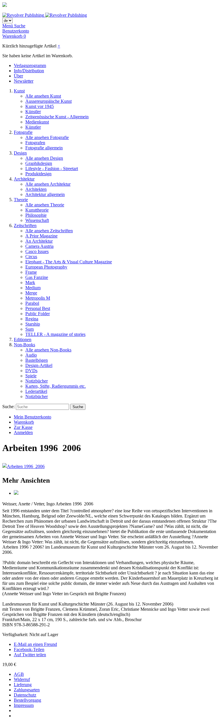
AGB (19, 674)
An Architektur (39, 241)
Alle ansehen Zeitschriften (49, 230)
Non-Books (24, 344)
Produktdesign (38, 173)
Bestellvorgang (27, 700)
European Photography (46, 267)
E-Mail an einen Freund (35, 644)
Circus (31, 256)
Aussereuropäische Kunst (48, 101)
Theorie (21, 199)
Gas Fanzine (36, 277)
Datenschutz (25, 694)
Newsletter (23, 81)
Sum (29, 329)
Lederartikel (36, 391)
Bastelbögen (36, 360)
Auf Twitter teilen (30, 654)
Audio (31, 355)
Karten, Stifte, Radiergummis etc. (55, 386)
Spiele (31, 375)
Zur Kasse (23, 427)
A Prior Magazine (41, 235)
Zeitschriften (25, 225)
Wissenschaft (37, 220)
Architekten (36, 189)
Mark (30, 282)
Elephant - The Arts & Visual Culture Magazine (68, 261)
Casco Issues (37, 251)
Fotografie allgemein (44, 147)
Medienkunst (37, 121)
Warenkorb (24, 422)
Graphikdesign (38, 163)
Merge (31, 292)
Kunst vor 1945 (39, 106)
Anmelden (23, 432)
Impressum (24, 705)
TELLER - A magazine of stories (55, 334)
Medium (33, 287)
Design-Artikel (38, 365)
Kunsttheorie (37, 210)
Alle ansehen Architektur (48, 184)
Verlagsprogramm (30, 65)
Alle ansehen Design (44, 158)
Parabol (32, 303)
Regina (31, 318)
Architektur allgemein (45, 194)
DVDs (31, 370)
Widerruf (22, 679)
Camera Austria (39, 246)
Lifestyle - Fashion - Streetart (51, 168)
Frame (31, 272)
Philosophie (36, 215)
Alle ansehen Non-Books (48, 349)
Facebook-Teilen (29, 649)
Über (18, 75)
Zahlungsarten (27, 689)
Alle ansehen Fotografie (47, 137)
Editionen (22, 339)
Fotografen (35, 142)
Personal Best (37, 308)
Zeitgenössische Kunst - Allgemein (57, 116)
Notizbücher (36, 380)
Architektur (24, 178)
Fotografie (23, 132)
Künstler (33, 111)
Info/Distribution (29, 70)
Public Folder (37, 313)
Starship (32, 323)
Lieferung (23, 684)
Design (20, 153)
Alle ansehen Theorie (44, 204)
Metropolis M (37, 298)
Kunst (19, 90)
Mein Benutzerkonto (32, 416)
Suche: (8, 406)
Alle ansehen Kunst (43, 96)
